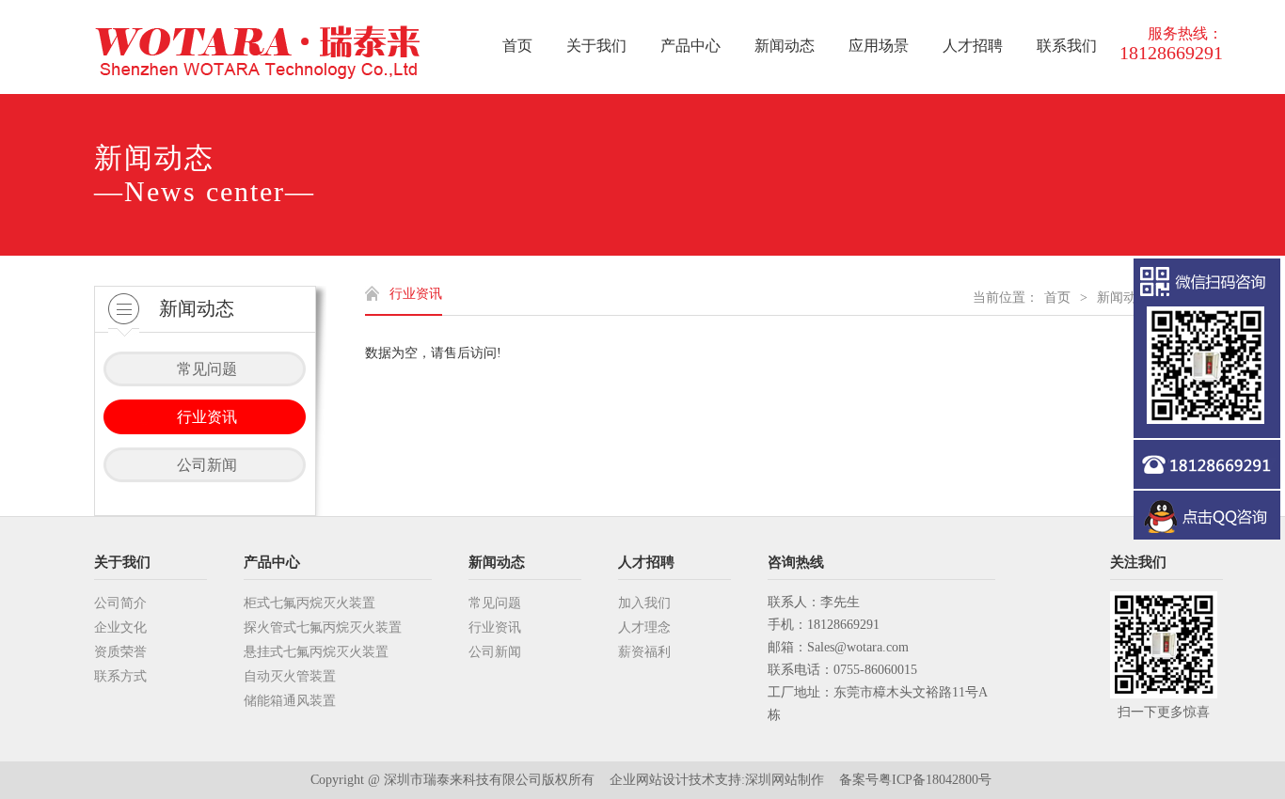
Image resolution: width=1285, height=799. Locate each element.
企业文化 (120, 627)
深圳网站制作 (784, 780)
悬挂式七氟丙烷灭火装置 (316, 652)
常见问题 (494, 603)
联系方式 (120, 676)
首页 (1057, 297)
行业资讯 (494, 627)
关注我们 (1138, 562)
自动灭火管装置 (290, 676)
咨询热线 (796, 562)
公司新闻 (494, 652)
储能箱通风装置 (290, 701)
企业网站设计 (649, 780)
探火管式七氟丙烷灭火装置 (323, 627)
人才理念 (644, 627)
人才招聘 (646, 562)
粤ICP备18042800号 (935, 780)
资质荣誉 (120, 652)
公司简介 (120, 603)
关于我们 (122, 562)
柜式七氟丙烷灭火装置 (309, 603)
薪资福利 (644, 652)
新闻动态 (1123, 297)
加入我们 (644, 603)
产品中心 (272, 562)
